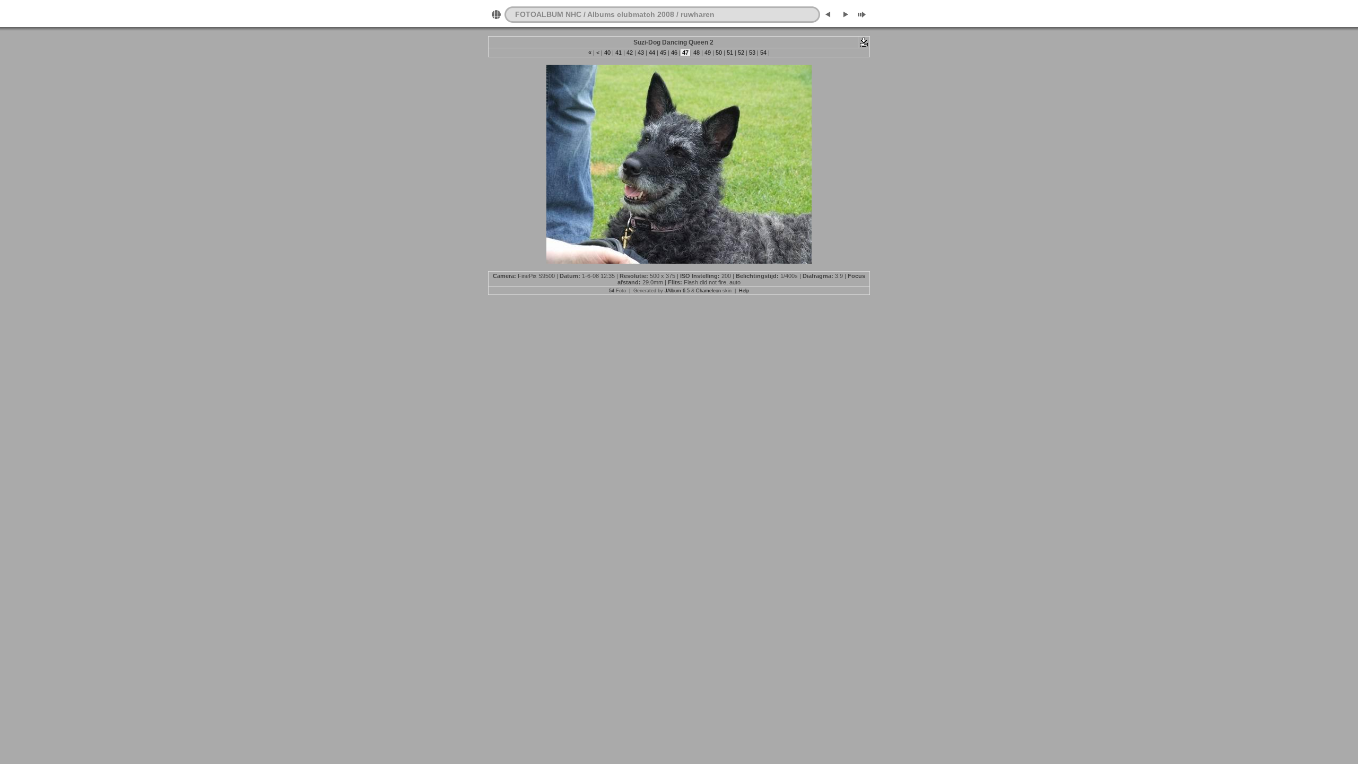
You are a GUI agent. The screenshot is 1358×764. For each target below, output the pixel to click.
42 (629, 52)
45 (663, 52)
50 (719, 52)
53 (752, 52)
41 (618, 52)
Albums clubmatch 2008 (630, 14)
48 (696, 52)
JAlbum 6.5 (677, 290)
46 (674, 52)
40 (607, 52)
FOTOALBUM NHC (548, 14)
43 (641, 52)
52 (741, 52)
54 (763, 52)
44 (652, 52)
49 (707, 52)
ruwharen (698, 14)
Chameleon (708, 290)
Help (744, 290)
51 (730, 52)
